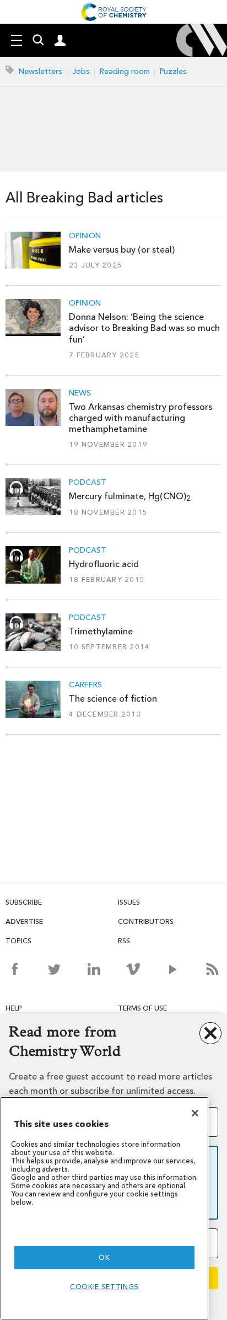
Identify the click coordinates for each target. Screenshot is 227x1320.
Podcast (87, 482)
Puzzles (173, 71)
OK (104, 1257)
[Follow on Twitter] (54, 969)
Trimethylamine (101, 631)
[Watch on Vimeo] (133, 969)
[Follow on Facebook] (15, 969)
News (80, 393)
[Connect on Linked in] (94, 969)
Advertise (24, 921)
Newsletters (40, 71)
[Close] (195, 1113)
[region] (104, 1208)
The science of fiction (113, 698)
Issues (129, 902)
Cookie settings (104, 1286)
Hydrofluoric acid (104, 564)
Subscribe (24, 902)
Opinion (85, 236)
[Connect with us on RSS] (212, 969)
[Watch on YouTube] (173, 969)
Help (14, 1008)
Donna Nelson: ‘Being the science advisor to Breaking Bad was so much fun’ (144, 328)
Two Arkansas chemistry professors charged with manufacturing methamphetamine (140, 418)
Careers (85, 685)
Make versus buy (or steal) (122, 249)
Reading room (125, 71)
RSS (124, 941)
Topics (18, 941)
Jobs (81, 71)
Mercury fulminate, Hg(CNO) (130, 496)
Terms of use (142, 1008)
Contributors (146, 921)
